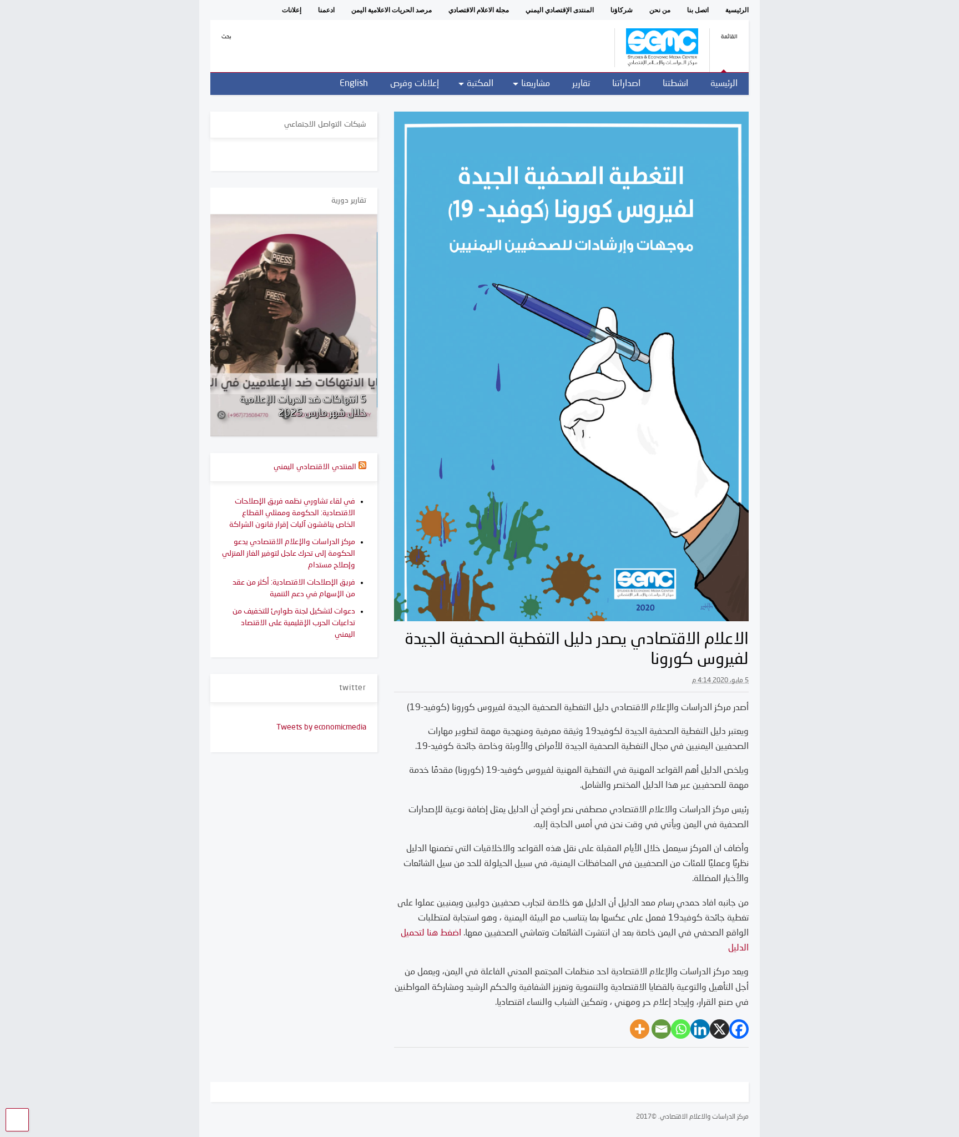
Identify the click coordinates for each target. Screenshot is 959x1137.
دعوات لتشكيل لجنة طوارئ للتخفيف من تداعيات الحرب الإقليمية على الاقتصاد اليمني (294, 622)
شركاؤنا (621, 10)
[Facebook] (739, 1029)
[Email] (661, 1029)
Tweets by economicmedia (321, 727)
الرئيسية (737, 10)
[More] (640, 1029)
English (354, 83)
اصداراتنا (626, 83)
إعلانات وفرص (414, 83)
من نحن (659, 10)
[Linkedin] (700, 1029)
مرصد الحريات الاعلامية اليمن (391, 10)
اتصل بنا (698, 10)
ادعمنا (326, 10)
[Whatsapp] (680, 1029)
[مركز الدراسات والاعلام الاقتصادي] (656, 63)
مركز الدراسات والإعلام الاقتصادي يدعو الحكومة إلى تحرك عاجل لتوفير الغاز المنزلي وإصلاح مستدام (288, 553)
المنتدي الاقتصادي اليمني (315, 467)
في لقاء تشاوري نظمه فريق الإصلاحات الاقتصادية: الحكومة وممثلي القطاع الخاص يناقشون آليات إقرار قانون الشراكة (292, 513)
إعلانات (291, 10)
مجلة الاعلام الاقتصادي (478, 10)
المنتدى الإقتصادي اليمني (560, 10)
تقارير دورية (348, 200)
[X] (719, 1029)
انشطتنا (675, 83)
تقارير (581, 83)
